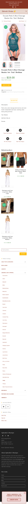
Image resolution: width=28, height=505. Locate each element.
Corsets (3, 269)
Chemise (4, 310)
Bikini (4, 285)
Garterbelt (5, 342)
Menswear (4, 390)
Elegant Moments (6, 332)
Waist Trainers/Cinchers (7, 386)
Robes (4, 370)
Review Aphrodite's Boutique (7, 447)
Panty (4, 364)
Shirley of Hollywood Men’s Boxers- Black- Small (20, 171)
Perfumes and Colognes (7, 394)
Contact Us (10, 443)
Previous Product (7, 21)
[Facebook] (13, 7)
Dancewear (5, 323)
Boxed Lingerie (6, 294)
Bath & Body (4, 265)
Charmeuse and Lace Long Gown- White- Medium (7, 238)
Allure (4, 278)
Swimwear (19, 91)
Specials (3, 418)
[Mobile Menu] (26, 11)
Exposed (4, 339)
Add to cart (6, 85)
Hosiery (4, 348)
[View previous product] (2, 21)
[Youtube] (8, 436)
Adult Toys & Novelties (7, 261)
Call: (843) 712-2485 (14, 5)
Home (2, 475)
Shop (2, 477)
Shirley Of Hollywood (7, 374)
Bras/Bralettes (5, 297)
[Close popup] (25, 493)
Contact (3, 483)
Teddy (23, 91)
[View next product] (26, 21)
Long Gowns (5, 355)
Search (23, 253)
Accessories (5, 275)
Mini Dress (5, 358)
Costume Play (5, 316)
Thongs (4, 383)
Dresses (4, 329)
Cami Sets (5, 307)
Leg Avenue (5, 351)
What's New (4, 420)
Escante (4, 336)
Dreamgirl (5, 326)
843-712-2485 (4, 443)
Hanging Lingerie (6, 345)
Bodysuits (5, 291)
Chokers (4, 313)
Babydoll (4, 281)
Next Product (21, 21)
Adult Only (3, 415)
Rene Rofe (5, 367)
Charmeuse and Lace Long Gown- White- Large (7, 192)
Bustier (4, 304)
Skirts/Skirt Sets (6, 377)
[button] (25, 25)
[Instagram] (15, 7)
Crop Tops (5, 320)
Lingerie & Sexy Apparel (12, 91)
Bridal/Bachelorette (6, 301)
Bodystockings (6, 288)
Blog (2, 480)
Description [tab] (14, 100)
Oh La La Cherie (6, 361)
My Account (4, 485)
